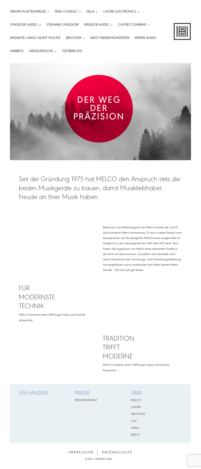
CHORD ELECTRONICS (119, 12)
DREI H (135, 434)
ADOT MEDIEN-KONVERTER (109, 38)
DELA (90, 12)
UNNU (135, 428)
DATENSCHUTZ (117, 452)
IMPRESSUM (81, 452)
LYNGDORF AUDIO (23, 25)
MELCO (136, 400)
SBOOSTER (73, 38)
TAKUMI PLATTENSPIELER (28, 12)
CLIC (134, 421)
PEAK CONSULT (66, 12)
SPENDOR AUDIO (96, 25)
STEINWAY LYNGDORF (63, 25)
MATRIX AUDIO (145, 38)
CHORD (136, 407)
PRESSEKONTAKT (86, 400)
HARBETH (17, 51)
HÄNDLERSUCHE (41, 51)
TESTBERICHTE (72, 51)
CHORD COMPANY (132, 25)
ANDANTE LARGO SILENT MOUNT (35, 38)
